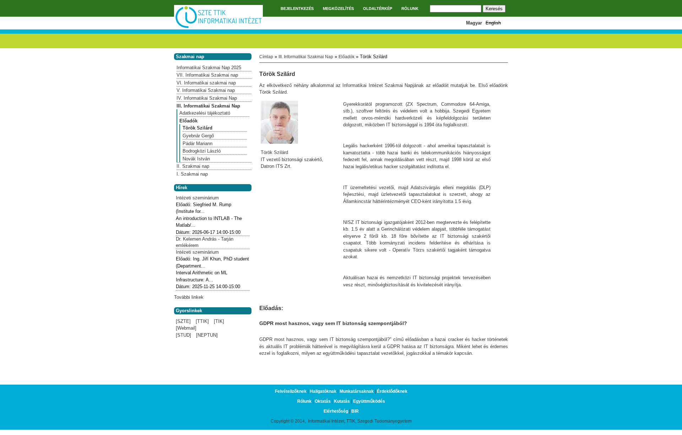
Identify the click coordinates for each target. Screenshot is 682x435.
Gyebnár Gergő (198, 135)
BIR (355, 411)
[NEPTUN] (207, 335)
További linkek (189, 297)
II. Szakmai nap (193, 166)
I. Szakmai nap (192, 174)
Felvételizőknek (291, 391)
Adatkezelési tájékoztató (204, 113)
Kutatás (342, 401)
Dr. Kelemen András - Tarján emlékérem (204, 242)
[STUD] (183, 335)
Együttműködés (369, 401)
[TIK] (219, 321)
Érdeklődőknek (392, 391)
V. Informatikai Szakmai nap (206, 90)
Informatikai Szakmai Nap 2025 (209, 67)
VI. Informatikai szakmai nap (206, 83)
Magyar (474, 23)
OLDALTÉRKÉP (377, 8)
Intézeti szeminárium (197, 197)
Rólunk (304, 401)
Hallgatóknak (323, 391)
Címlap (266, 56)
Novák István (196, 158)
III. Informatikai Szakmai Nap (305, 56)
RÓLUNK (409, 8)
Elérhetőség (336, 411)
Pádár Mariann (197, 143)
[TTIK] (202, 321)
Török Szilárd (197, 128)
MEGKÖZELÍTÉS (338, 8)
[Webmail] (186, 328)
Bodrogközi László (202, 151)
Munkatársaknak (357, 391)
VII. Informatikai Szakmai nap (207, 75)
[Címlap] (218, 27)
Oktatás (323, 401)
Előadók (346, 56)
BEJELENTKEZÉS (297, 8)
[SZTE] (183, 321)
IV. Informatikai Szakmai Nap (207, 98)
